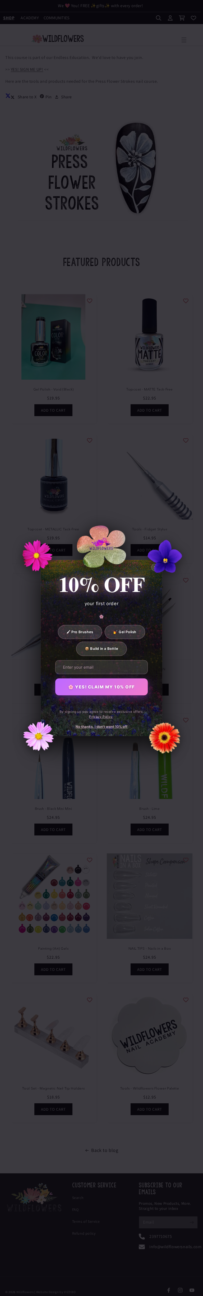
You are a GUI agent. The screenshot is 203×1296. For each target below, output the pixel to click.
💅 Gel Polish (124, 632)
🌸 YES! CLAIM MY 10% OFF (101, 687)
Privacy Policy (101, 717)
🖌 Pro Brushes (80, 632)
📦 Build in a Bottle (101, 648)
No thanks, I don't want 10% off (101, 726)
